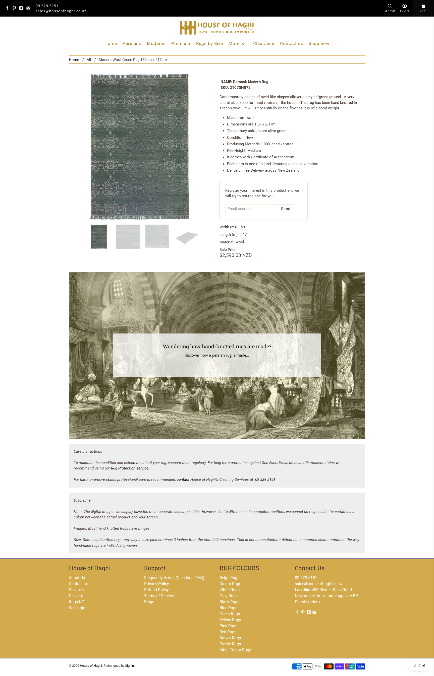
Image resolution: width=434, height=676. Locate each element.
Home (110, 43)
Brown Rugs (230, 638)
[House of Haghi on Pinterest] (15, 9)
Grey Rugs (229, 595)
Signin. (130, 665)
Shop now (319, 43)
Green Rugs (230, 614)
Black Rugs (229, 601)
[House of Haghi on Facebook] (8, 9)
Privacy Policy (156, 583)
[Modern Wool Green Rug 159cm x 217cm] (141, 147)
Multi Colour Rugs (235, 650)
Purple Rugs (230, 644)
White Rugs (230, 589)
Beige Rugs (229, 577)
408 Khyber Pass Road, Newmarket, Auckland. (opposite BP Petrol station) (326, 595)
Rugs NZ (76, 601)
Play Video (217, 366)
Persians (132, 43)
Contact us (291, 43)
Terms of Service (159, 595)
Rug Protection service (129, 468)
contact (183, 479)
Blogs (149, 601)
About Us (77, 577)
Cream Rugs (230, 583)
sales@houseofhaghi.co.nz (319, 583)
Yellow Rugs (230, 620)
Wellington (78, 607)
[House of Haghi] (217, 28)
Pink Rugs (228, 626)
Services (76, 589)
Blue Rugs (228, 607)
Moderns (156, 43)
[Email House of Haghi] (29, 9)
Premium (180, 43)
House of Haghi (91, 665)
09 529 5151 (47, 5)
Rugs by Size (209, 43)
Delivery (76, 595)
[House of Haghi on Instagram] (22, 9)
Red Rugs (228, 632)
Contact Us (78, 583)
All (89, 60)
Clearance (263, 43)
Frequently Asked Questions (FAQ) (174, 577)
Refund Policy (156, 589)
